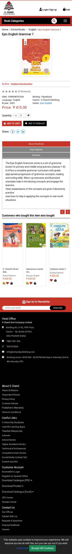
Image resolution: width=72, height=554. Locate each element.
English (32, 29)
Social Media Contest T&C (14, 457)
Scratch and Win (10, 461)
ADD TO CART (13, 123)
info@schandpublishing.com (21, 352)
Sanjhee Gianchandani (21, 84)
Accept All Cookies (42, 548)
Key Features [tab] (36, 149)
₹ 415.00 (20, 107)
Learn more (22, 548)
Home (5, 29)
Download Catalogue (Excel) (17, 491)
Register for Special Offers (15, 476)
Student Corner (9, 502)
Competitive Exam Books (14, 453)
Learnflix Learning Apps (13, 426)
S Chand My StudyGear (13, 422)
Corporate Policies (11, 394)
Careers (5, 529)
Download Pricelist (12, 486)
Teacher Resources (12, 431)
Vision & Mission (10, 390)
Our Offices (7, 512)
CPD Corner (7, 497)
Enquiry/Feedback (11, 525)
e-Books (6, 435)
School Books (18, 29)
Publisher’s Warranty (13, 407)
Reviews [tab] (36, 155)
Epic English (46, 103)
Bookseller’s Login (11, 471)
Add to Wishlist (36, 123)
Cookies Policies (10, 403)
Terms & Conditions (11, 412)
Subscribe (57, 308)
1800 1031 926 (13, 341)
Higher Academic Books (14, 444)
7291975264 (12, 346)
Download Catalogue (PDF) (16, 480)
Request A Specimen (12, 520)
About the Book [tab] (36, 144)
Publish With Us (9, 516)
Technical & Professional (14, 448)
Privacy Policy (8, 399)
